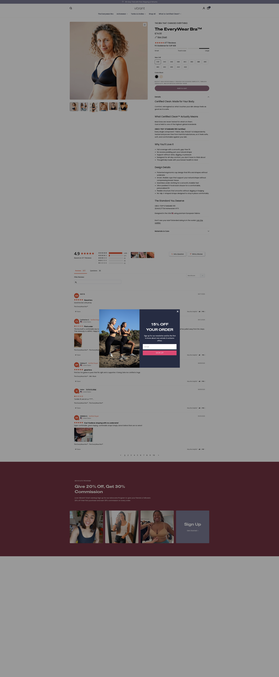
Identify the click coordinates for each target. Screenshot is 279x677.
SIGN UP (159, 353)
